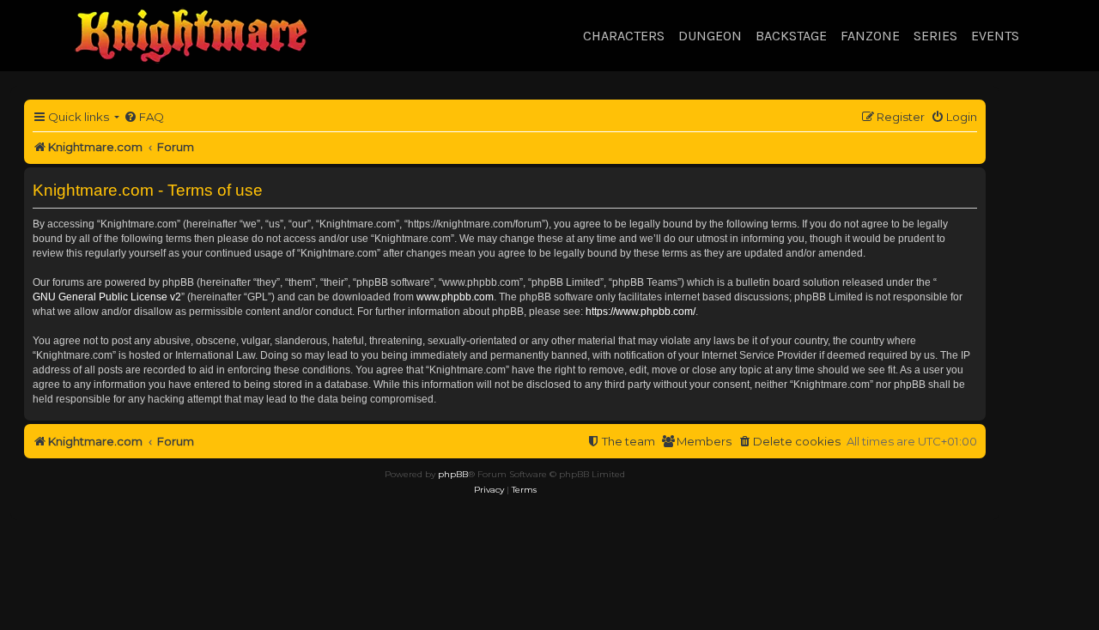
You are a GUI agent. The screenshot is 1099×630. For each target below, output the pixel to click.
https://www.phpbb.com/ (640, 312)
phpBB (453, 474)
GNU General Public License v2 (107, 297)
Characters (624, 35)
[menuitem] (144, 117)
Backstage (791, 35)
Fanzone (870, 35)
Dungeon (710, 35)
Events (995, 35)
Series (935, 35)
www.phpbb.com (455, 297)
